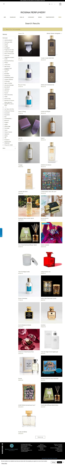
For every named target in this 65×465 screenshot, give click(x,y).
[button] (60, 4)
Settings (53, 462)
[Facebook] (2, 443)
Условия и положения (58, 444)
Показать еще (40, 437)
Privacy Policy (4, 463)
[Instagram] (2, 445)
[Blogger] (2, 449)
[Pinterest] (2, 451)
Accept (59, 462)
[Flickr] (2, 453)
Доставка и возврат (58, 445)
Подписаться (59, 451)
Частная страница (58, 450)
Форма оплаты (59, 448)
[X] (2, 446)
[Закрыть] (63, 462)
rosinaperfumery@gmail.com (26, 450)
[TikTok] (2, 447)
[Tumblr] (2, 450)
